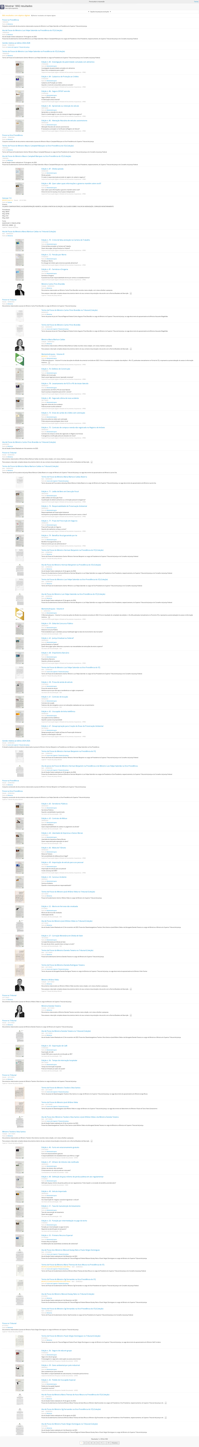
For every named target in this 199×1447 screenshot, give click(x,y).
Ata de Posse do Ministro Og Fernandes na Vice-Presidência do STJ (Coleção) (71, 1409)
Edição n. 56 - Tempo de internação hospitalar (59, 1060)
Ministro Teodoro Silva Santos (14, 1131)
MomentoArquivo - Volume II (52, 609)
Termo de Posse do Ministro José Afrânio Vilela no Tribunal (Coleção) (68, 892)
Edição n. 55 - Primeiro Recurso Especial (57, 1235)
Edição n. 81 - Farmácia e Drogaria (54, 269)
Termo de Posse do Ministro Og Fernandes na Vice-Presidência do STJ (68, 1279)
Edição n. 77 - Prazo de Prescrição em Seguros (59, 521)
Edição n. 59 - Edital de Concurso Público (57, 623)
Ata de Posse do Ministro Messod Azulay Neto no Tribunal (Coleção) (67, 1294)
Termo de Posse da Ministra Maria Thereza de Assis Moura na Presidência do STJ (72, 1265)
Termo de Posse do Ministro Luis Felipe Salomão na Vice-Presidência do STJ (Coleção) (74, 579)
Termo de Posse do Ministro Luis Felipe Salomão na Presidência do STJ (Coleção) (33, 51)
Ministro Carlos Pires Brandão (53, 284)
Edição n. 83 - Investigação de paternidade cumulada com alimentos (68, 62)
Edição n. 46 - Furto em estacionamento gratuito (60, 1147)
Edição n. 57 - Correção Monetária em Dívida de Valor (62, 936)
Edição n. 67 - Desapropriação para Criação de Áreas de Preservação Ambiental (72, 726)
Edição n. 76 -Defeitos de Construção (55, 369)
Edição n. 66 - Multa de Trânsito (53, 848)
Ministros (10, 24)
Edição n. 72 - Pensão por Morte (53, 254)
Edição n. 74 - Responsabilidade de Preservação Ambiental (64, 506)
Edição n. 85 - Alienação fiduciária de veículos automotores (64, 120)
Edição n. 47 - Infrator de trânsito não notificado (60, 1162)
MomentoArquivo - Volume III (52, 354)
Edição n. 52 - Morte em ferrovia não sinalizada (59, 906)
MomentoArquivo (52, 66)
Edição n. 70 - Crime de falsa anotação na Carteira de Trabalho (65, 240)
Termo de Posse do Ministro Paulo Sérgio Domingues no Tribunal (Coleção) (70, 1336)
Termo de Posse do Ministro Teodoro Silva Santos (60, 1087)
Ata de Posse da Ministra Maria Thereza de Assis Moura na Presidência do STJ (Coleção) (75, 1394)
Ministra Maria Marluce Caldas (53, 339)
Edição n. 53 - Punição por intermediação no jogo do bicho (64, 1221)
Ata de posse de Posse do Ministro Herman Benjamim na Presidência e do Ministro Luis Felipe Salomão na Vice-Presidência (89, 766)
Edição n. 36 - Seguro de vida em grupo (56, 1350)
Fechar (196, 1)
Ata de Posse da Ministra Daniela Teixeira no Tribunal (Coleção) (66, 1031)
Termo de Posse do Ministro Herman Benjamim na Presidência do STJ (68, 751)
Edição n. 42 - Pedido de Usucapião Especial (58, 1380)
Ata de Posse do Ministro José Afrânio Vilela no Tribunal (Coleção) (66, 921)
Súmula (9, 202)
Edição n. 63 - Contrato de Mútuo (54, 818)
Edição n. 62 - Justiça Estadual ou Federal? (57, 638)
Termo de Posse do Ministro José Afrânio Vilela (59, 1102)
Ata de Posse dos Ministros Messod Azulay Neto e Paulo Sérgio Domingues (70, 1250)
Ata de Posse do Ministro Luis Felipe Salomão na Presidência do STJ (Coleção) (32, 30)
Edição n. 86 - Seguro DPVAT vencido (55, 91)
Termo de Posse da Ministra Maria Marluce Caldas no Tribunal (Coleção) (30, 466)
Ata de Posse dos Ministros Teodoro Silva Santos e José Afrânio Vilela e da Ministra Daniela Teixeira (80, 1117)
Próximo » (115, 1443)
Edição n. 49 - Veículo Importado (54, 1191)
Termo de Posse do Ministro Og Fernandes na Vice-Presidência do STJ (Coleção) (72, 1309)
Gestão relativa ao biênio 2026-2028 (16, 43)
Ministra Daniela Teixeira (51, 1006)
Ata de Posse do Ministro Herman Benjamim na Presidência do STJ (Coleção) (71, 565)
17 (108, 1443)
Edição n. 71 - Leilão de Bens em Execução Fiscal (60, 491)
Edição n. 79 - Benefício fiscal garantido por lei (59, 535)
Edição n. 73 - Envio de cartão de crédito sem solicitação (63, 413)
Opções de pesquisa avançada (99, 12)
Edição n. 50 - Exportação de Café (54, 1046)
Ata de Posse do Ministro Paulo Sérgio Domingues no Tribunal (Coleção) (69, 1424)
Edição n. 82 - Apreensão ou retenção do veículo (60, 106)
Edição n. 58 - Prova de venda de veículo (57, 682)
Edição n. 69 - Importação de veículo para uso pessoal (62, 862)
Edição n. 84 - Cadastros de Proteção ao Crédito (60, 76)
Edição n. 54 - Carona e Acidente (53, 877)
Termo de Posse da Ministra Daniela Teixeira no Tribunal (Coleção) (67, 950)
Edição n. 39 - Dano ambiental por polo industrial (60, 1365)
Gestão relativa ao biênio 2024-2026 (16, 741)
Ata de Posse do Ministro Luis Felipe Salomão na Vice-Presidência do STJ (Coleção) (73, 594)
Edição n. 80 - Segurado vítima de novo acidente (60, 398)
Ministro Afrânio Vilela (50, 980)
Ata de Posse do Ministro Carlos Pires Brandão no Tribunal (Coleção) (29, 442)
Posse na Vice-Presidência (12, 135)
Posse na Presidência (10, 20)
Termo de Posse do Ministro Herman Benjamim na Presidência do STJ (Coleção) (72, 550)
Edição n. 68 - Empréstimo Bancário (55, 653)
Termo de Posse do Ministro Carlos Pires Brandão (60, 325)
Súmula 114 (6, 198)
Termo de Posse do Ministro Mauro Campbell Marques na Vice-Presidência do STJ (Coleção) (38, 146)
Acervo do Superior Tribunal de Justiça (18, 47)
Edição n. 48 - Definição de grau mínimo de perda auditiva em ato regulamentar (72, 1177)
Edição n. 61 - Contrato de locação (54, 697)
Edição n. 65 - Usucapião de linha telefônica (58, 711)
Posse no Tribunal (9, 300)
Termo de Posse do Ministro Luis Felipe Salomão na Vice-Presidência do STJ (70, 667)
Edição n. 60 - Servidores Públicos (54, 804)
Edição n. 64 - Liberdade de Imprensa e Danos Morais (62, 833)
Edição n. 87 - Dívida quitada (52, 169)
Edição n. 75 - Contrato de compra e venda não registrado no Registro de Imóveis (73, 427)
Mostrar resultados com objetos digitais (44, 15)
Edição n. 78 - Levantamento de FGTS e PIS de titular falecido (64, 383)
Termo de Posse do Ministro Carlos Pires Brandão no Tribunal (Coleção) (69, 310)
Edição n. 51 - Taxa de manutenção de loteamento (60, 1206)
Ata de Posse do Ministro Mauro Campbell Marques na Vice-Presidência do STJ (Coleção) (36, 156)
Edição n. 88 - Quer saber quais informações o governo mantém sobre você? (71, 183)
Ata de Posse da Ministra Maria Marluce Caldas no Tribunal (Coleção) (29, 231)
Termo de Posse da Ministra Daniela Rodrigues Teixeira (63, 965)
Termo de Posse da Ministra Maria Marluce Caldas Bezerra (64, 477)
